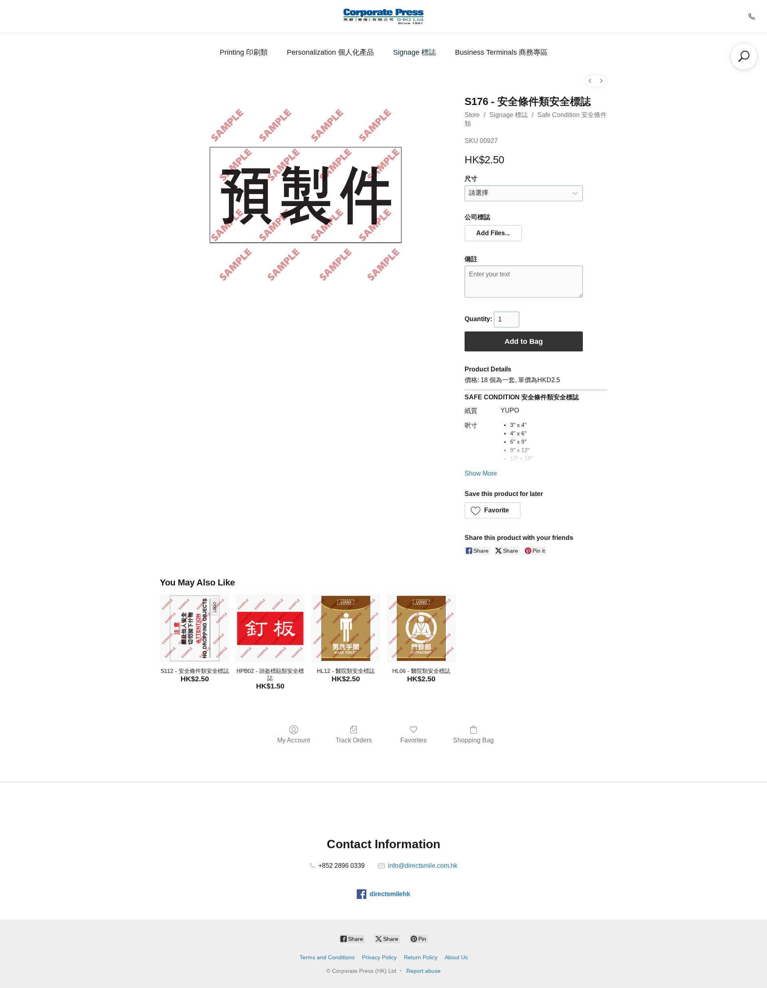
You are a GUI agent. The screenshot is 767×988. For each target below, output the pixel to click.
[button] (493, 233)
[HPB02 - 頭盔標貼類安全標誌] (270, 628)
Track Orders (354, 740)
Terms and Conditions (327, 957)
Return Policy (420, 957)
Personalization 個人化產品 (330, 52)
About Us (456, 957)
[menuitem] (590, 81)
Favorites (413, 740)
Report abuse (423, 971)
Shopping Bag (473, 740)
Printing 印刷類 (244, 52)
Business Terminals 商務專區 (501, 52)
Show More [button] (481, 473)
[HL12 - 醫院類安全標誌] (345, 628)
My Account (293, 740)
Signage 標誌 (414, 52)
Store (472, 114)
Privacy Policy (379, 957)
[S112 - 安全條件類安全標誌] (194, 628)
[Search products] (744, 56)
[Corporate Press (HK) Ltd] (383, 16)
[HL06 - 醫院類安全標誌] (421, 628)
